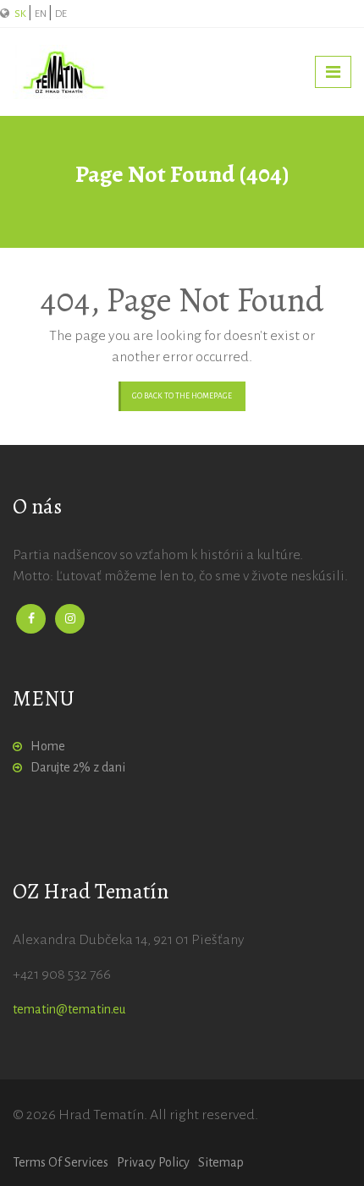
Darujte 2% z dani (77, 767)
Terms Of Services (60, 1162)
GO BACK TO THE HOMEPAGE (182, 396)
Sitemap (221, 1162)
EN (41, 13)
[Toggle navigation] (333, 71)
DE (61, 13)
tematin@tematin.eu (69, 1009)
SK (21, 13)
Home (47, 746)
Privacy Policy (153, 1162)
